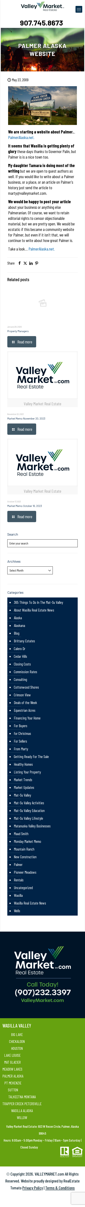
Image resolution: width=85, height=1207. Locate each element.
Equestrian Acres (24, 710)
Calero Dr (19, 648)
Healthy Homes (23, 764)
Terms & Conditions (60, 1187)
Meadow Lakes (12, 1069)
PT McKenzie (12, 1083)
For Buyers (20, 725)
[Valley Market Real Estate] (42, 6)
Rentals (19, 880)
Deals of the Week (25, 702)
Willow (22, 1117)
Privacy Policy (32, 1187)
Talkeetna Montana (22, 1097)
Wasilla (18, 895)
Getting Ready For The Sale (31, 756)
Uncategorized (23, 887)
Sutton (13, 1090)
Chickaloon (17, 1041)
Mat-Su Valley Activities (29, 803)
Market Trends (23, 779)
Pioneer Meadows (25, 872)
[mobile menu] (79, 9)
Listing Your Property (27, 772)
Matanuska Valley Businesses (32, 826)
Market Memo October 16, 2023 (24, 506)
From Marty (21, 749)
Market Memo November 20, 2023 (26, 418)
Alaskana (19, 625)
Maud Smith (21, 833)
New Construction (25, 856)
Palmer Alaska (12, 1076)
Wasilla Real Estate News (30, 903)
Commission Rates (25, 671)
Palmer (18, 864)
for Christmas (22, 733)
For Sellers (20, 741)
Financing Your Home (27, 718)
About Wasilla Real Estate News (34, 610)
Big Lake (17, 1034)
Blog (16, 633)
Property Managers (18, 331)
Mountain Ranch (24, 849)
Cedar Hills (20, 656)
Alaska (18, 617)
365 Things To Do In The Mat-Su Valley (38, 602)
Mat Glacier (12, 1062)
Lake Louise (12, 1055)
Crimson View (22, 695)
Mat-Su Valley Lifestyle (28, 818)
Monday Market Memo (27, 841)
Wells (17, 910)
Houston (17, 1048)
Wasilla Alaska (22, 1110)
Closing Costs (22, 664)
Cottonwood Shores (26, 687)
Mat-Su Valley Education (29, 810)
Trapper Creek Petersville (22, 1103)
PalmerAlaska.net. (21, 137)
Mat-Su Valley (22, 795)
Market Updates (24, 787)
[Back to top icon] (77, 1199)
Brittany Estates (24, 641)
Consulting (20, 679)
